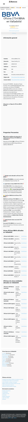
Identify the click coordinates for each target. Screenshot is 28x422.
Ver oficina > (24, 236)
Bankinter (4, 364)
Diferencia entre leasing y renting (9, 386)
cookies (15, 417)
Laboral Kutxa (5, 357)
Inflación (4, 399)
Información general (14, 30)
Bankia (3, 361)
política (9, 417)
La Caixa (4, 353)
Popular (4, 358)
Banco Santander (5, 354)
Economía (4, 394)
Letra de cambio (5, 397)
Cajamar (4, 360)
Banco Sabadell (5, 363)
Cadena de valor (5, 393)
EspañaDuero (5, 356)
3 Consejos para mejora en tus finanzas (10, 380)
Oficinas (14, 33)
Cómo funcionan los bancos (8, 385)
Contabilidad (5, 392)
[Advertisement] (14, 48)
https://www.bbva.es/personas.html (19, 77)
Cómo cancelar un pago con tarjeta (9, 382)
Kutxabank (4, 365)
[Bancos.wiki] (13, 2)
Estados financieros (6, 390)
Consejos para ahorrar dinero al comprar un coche (12, 379)
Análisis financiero (6, 396)
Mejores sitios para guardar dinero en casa (11, 383)
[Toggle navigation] (4, 4)
